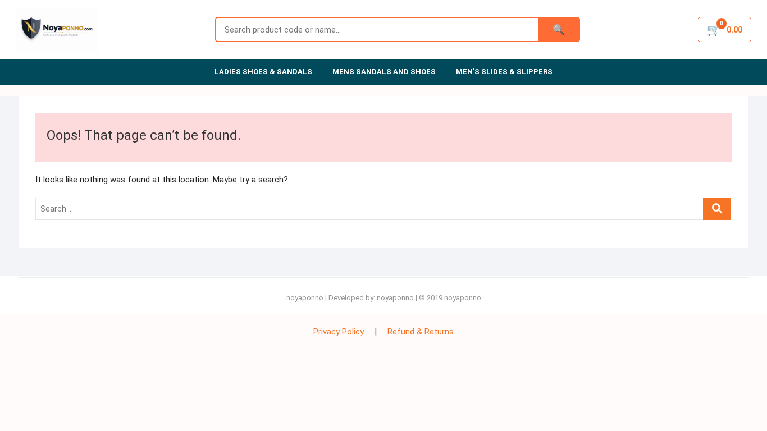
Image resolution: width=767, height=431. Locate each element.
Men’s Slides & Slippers (504, 71)
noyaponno (304, 298)
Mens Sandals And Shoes (384, 71)
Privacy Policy (338, 332)
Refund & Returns (420, 332)
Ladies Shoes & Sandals (263, 71)
